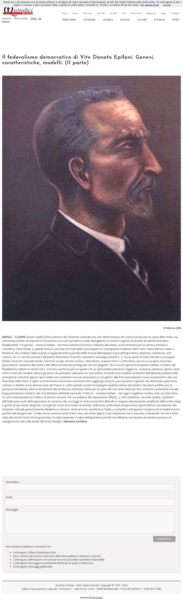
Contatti (175, 13)
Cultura (141, 19)
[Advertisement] (91, 448)
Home (64, 13)
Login (163, 13)
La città (113, 13)
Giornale (87, 13)
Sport (175, 19)
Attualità (159, 19)
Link (124, 13)
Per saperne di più (150, 5)
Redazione (136, 13)
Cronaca (108, 19)
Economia (89, 19)
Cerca (75, 13)
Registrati (151, 13)
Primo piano (69, 19)
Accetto (167, 5)
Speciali (101, 13)
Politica (125, 19)
